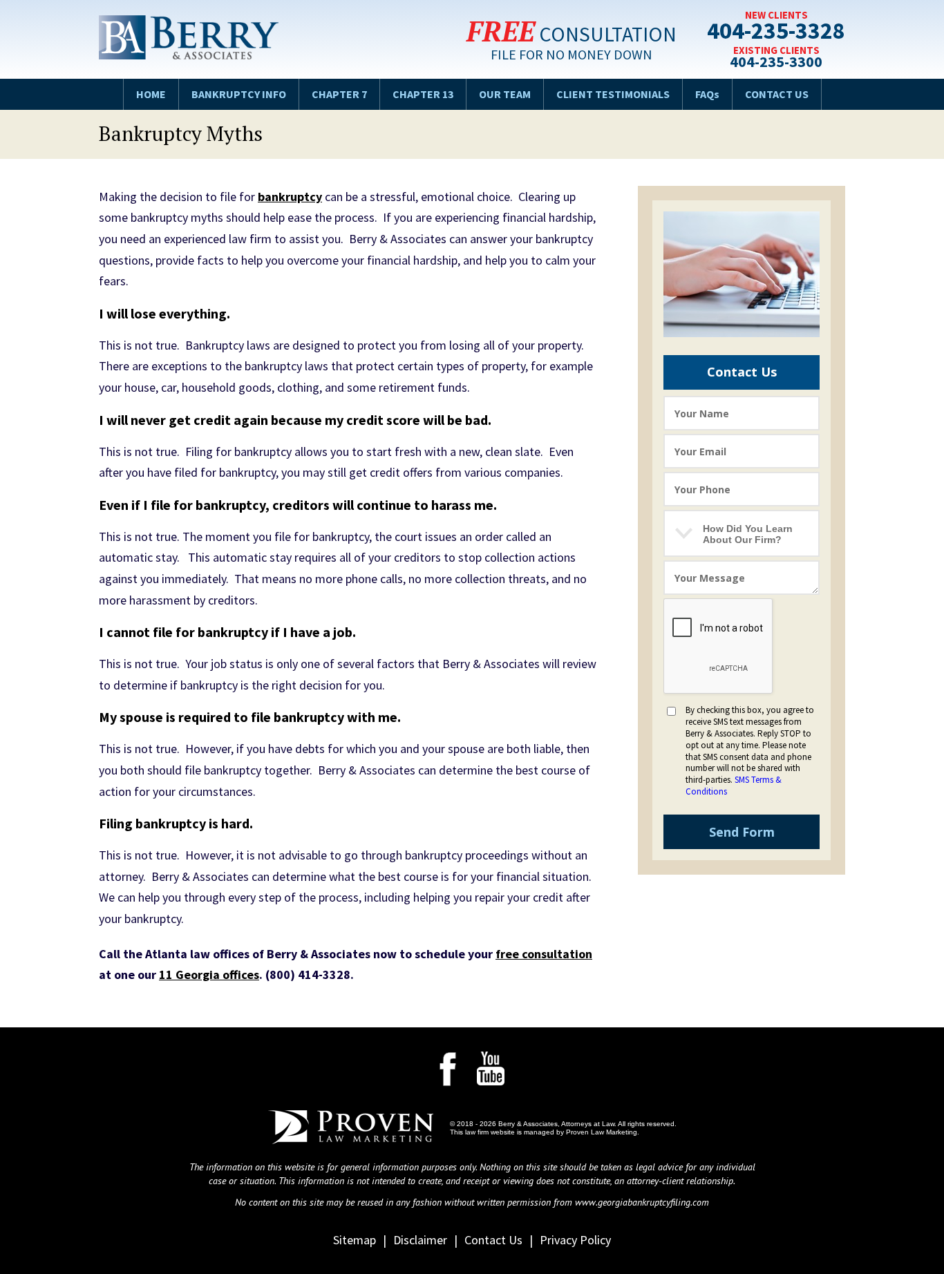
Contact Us (777, 94)
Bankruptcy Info (238, 94)
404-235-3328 (776, 32)
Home (151, 94)
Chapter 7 (339, 94)
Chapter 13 (423, 94)
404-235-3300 (776, 62)
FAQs (707, 94)
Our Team (505, 94)
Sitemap (354, 1240)
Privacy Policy (575, 1240)
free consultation (543, 954)
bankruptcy (290, 197)
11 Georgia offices (209, 974)
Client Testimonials (613, 94)
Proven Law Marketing (601, 1132)
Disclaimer (420, 1240)
